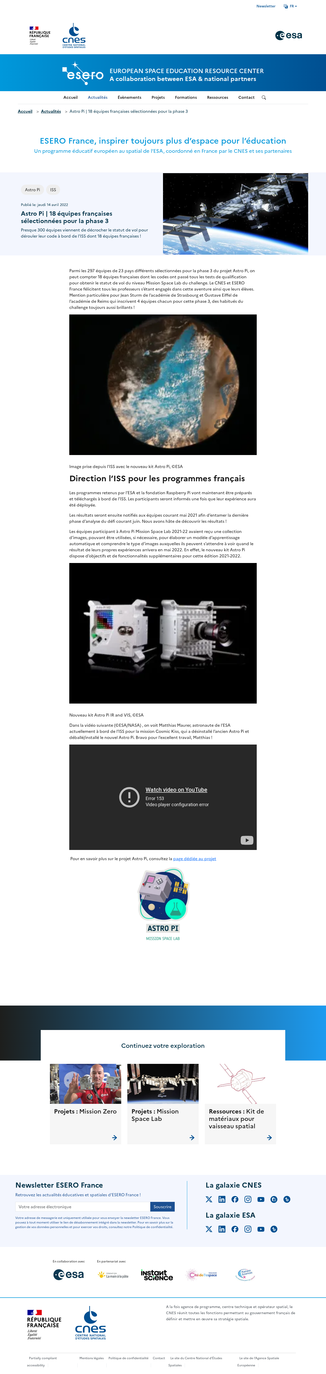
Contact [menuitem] (246, 97)
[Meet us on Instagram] (250, 1200)
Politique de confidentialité (128, 1358)
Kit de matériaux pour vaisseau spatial (236, 1119)
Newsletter (266, 6)
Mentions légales (91, 1358)
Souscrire (162, 1207)
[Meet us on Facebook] (238, 1200)
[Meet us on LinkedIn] (225, 1200)
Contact (159, 1358)
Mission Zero (98, 1111)
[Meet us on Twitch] (276, 1200)
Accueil (25, 111)
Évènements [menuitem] (129, 97)
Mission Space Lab (155, 1115)
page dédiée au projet (194, 859)
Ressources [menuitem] (217, 97)
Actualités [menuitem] (97, 97)
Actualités (51, 111)
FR (292, 6)
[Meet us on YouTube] (263, 1200)
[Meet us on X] (212, 1200)
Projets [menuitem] (158, 97)
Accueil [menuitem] (70, 97)
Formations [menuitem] (186, 97)
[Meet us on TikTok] (289, 1200)
